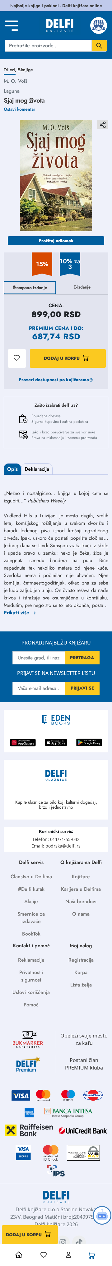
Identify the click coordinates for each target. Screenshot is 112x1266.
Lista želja (81, 984)
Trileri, (10, 70)
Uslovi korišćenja (31, 992)
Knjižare (81, 876)
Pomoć (31, 1004)
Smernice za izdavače (31, 917)
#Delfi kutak (31, 889)
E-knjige (25, 70)
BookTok (31, 933)
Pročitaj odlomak (56, 241)
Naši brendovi (80, 901)
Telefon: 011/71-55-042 (56, 839)
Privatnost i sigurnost (31, 976)
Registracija (81, 959)
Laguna (12, 91)
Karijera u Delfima (81, 889)
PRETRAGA (82, 657)
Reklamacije (31, 959)
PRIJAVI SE (82, 688)
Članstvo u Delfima (31, 876)
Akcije (31, 901)
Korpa (80, 972)
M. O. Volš (15, 81)
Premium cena (49, 328)
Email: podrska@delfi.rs (56, 846)
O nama (81, 913)
